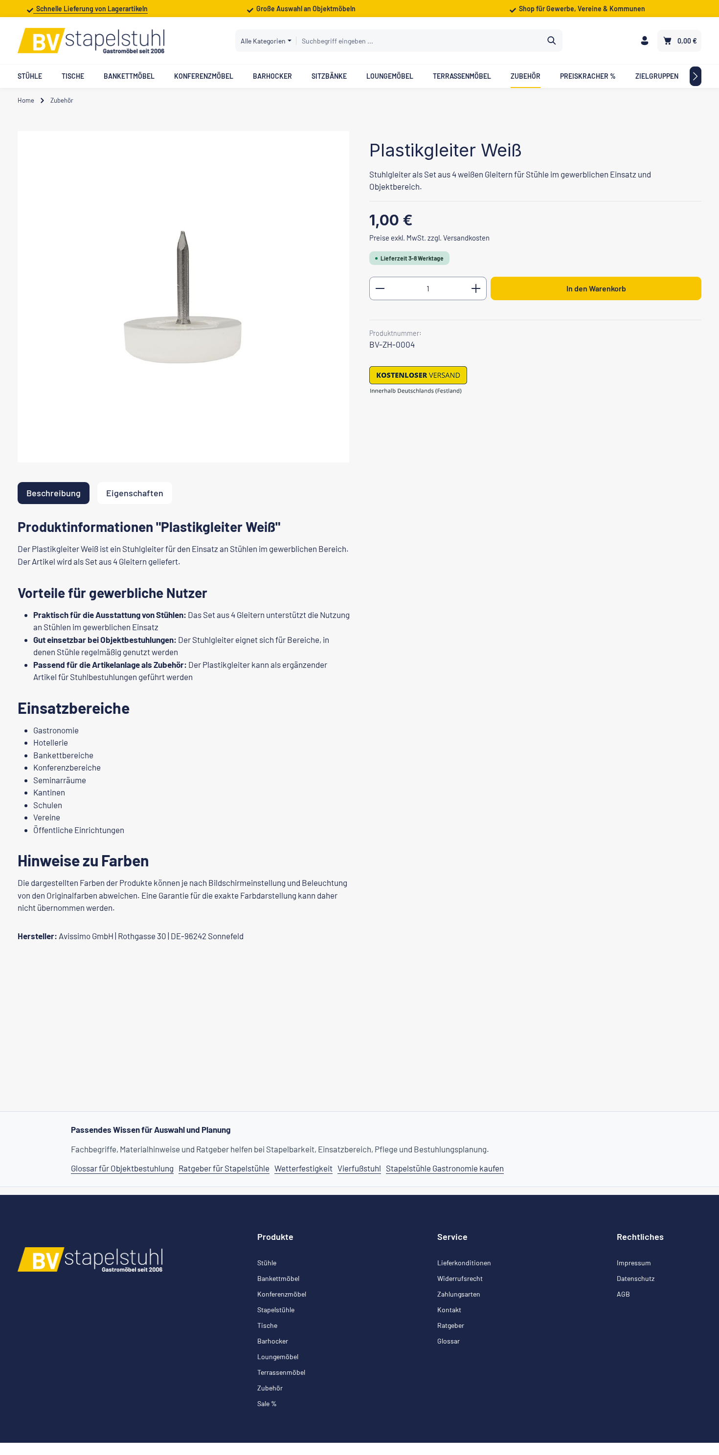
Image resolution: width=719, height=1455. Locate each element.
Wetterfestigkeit (303, 1168)
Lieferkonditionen (464, 1262)
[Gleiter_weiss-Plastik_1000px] (183, 297)
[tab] (54, 493)
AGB (623, 1294)
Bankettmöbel (278, 1278)
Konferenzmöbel (281, 1294)
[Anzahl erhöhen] (476, 288)
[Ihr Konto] (644, 41)
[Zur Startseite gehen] (91, 41)
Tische (267, 1325)
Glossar (448, 1341)
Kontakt (449, 1309)
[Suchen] (551, 40)
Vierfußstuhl (359, 1168)
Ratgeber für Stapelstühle (224, 1168)
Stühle (266, 1262)
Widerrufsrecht (460, 1278)
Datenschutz (635, 1278)
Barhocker (272, 1341)
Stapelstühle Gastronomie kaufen (445, 1168)
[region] (184, 297)
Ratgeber (450, 1325)
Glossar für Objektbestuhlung (122, 1168)
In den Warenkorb (596, 288)
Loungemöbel (277, 1356)
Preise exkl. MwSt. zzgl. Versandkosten (429, 237)
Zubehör (270, 1388)
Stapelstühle (275, 1309)
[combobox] (419, 40)
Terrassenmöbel (281, 1372)
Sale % (267, 1403)
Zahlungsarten (458, 1294)
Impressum (634, 1262)
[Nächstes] (695, 76)
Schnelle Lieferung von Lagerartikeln (90, 8)
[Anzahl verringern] (379, 288)
